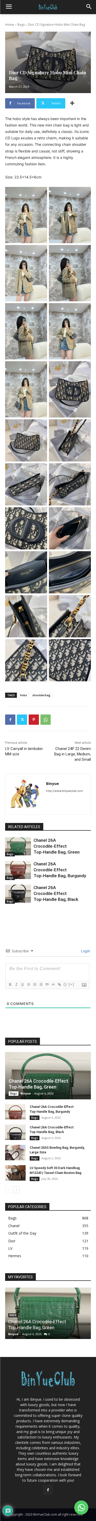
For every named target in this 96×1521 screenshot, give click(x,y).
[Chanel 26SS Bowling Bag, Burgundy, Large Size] (15, 1152)
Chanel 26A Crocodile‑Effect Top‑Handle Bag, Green (57, 846)
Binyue (52, 783)
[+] (71, 984)
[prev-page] (8, 1190)
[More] (72, 103)
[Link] (59, 984)
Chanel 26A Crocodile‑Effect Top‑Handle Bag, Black (56, 893)
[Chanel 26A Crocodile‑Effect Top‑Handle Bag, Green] (18, 846)
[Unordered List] (41, 984)
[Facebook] (10, 719)
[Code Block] (53, 984)
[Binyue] (26, 794)
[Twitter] (22, 719)
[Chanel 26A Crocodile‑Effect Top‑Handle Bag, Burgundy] (18, 870)
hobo (23, 695)
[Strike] (28, 984)
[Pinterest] (34, 719)
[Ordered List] (34, 984)
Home (9, 24)
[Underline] (22, 984)
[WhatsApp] (45, 719)
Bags (21, 24)
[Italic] (16, 984)
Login (85, 951)
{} (65, 984)
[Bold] (10, 984)
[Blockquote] (47, 984)
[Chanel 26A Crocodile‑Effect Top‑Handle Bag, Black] (18, 894)
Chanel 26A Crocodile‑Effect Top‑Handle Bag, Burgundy (60, 869)
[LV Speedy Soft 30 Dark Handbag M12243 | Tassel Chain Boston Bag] (15, 1173)
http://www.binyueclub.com (64, 791)
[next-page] (16, 1190)
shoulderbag (41, 695)
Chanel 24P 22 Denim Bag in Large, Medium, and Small (72, 754)
